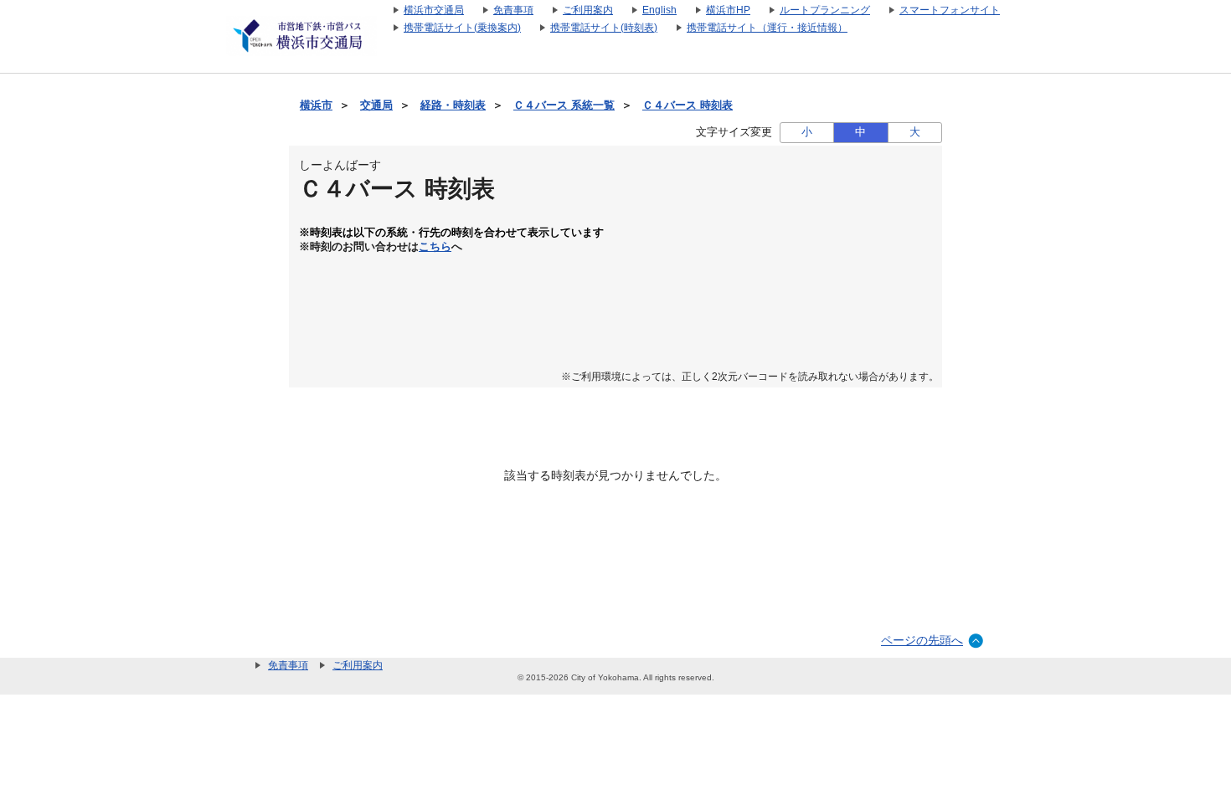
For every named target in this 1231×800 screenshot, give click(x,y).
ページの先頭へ (922, 640)
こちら (435, 247)
